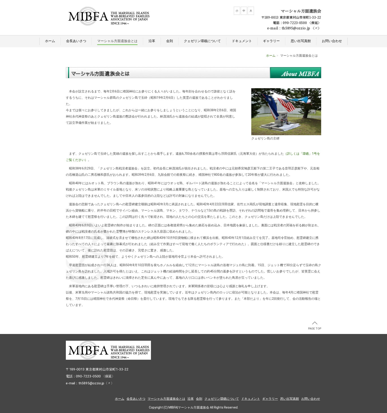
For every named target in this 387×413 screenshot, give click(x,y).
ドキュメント (242, 41)
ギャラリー (271, 41)
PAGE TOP (314, 328)
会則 (169, 41)
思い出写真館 (301, 41)
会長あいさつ (76, 41)
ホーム (50, 41)
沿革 (151, 41)
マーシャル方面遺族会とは (117, 41)
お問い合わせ (332, 41)
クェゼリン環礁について (202, 41)
